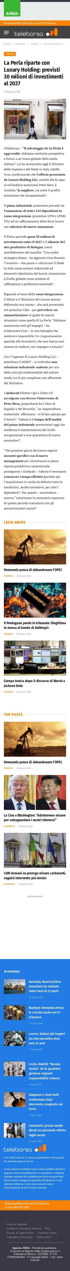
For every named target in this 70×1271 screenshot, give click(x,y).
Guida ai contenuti (17, 1224)
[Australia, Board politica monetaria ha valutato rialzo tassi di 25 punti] (14, 986)
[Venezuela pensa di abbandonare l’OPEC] (35, 546)
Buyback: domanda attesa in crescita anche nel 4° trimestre (46, 1012)
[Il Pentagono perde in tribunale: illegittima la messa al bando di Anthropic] (35, 600)
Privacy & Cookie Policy (20, 1232)
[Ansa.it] (12, 10)
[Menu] (6, 31)
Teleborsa (50, 23)
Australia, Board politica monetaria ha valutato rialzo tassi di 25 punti (45, 986)
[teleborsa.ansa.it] (36, 32)
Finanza (9, 54)
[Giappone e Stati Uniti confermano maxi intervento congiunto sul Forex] (14, 1099)
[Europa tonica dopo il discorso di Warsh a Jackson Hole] (35, 658)
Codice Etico (43, 1237)
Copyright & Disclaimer (19, 1237)
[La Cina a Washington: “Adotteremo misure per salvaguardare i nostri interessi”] (35, 792)
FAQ (47, 1228)
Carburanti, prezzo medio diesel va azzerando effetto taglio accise (47, 1130)
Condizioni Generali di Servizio (24, 1228)
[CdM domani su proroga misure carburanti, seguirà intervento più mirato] (35, 850)
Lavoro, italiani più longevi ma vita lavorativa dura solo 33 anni (47, 1038)
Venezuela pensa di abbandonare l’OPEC (33, 570)
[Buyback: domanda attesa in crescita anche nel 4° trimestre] (14, 1012)
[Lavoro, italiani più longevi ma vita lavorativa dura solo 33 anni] (14, 1038)
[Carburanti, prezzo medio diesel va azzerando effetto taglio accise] (14, 1130)
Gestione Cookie (47, 1232)
